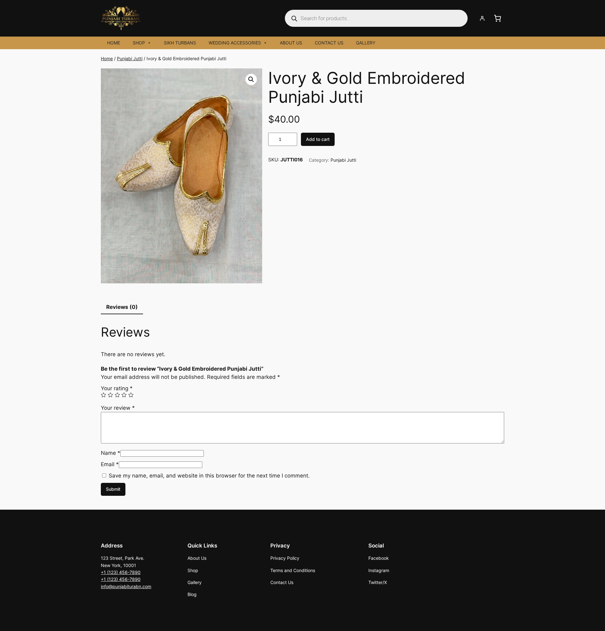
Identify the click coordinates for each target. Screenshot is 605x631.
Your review (118, 408)
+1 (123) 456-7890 (121, 572)
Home (113, 42)
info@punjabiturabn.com (126, 586)
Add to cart (318, 139)
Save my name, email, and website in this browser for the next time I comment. (209, 475)
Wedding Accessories (235, 42)
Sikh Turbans (180, 42)
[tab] (122, 307)
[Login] (482, 18)
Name (110, 453)
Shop (139, 42)
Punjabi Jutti (129, 58)
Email (110, 464)
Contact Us (329, 42)
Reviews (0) (122, 307)
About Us (291, 42)
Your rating (117, 388)
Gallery (365, 42)
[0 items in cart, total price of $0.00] (497, 18)
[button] (251, 79)
